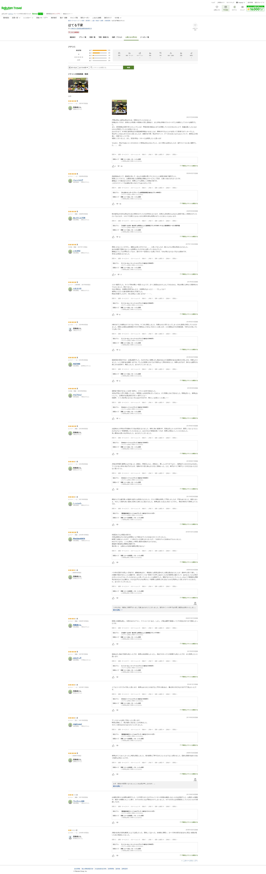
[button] (78, 85)
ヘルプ (213, 2)
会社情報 (77, 869)
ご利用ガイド (221, 2)
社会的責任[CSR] (100, 869)
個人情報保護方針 (87, 869)
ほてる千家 (75, 25)
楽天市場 (250, 2)
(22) (131, 37)
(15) (104, 37)
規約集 (118, 869)
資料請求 (125, 869)
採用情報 (111, 869)
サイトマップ (230, 2)
